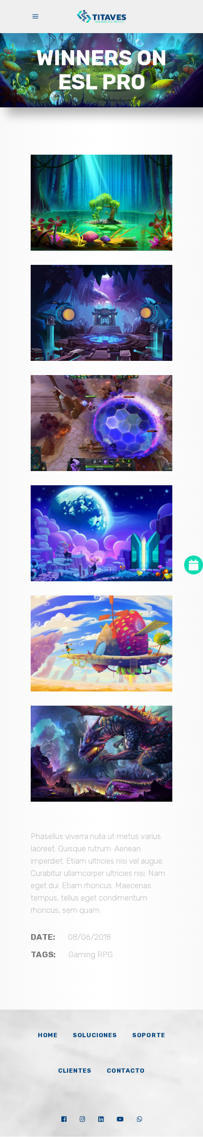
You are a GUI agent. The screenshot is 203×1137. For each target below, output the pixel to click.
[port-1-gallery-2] (101, 643)
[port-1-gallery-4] (101, 203)
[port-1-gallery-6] (101, 423)
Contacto (126, 1070)
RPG (105, 954)
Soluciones (95, 1035)
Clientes (75, 1070)
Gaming (81, 954)
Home (48, 1035)
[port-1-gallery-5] (101, 313)
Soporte (148, 1035)
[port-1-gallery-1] (101, 533)
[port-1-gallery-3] (101, 754)
